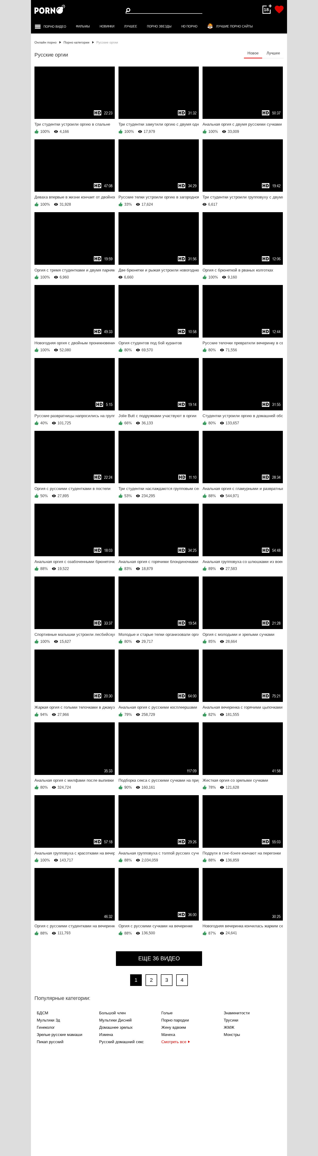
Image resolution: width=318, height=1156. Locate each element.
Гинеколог (46, 1027)
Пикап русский (50, 1042)
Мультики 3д (48, 1020)
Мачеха (168, 1034)
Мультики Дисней (115, 1020)
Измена (106, 1034)
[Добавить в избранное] (279, 9)
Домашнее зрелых (116, 1027)
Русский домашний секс (121, 1042)
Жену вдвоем (173, 1027)
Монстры (232, 1034)
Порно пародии (175, 1020)
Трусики (231, 1020)
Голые (167, 1013)
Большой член (112, 1013)
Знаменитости (237, 1013)
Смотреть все (173, 1042)
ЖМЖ (229, 1027)
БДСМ (42, 1013)
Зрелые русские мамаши (59, 1034)
